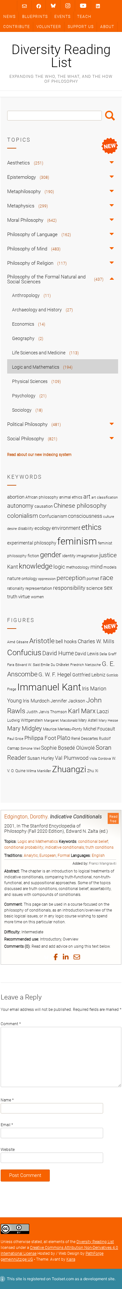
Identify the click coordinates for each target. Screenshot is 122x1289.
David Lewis (87, 653)
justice (108, 555)
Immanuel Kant (49, 687)
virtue (24, 597)
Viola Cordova (100, 759)
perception (71, 578)
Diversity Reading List (61, 56)
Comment (11, 1024)
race (106, 578)
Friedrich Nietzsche (85, 665)
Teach (84, 16)
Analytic (31, 855)
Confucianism (53, 516)
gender (50, 554)
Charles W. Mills (96, 641)
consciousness (85, 516)
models (109, 567)
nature (13, 578)
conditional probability (23, 847)
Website (8, 1149)
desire (12, 529)
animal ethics (70, 497)
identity (68, 555)
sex (108, 587)
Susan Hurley (40, 758)
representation (38, 588)
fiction (33, 555)
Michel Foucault (99, 728)
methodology (77, 567)
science (94, 588)
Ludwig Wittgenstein (25, 720)
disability (26, 528)
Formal (64, 855)
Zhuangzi (69, 769)
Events (62, 16)
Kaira (70, 1259)
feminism (77, 541)
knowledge (35, 566)
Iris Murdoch (36, 701)
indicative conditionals (64, 847)
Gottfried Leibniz (88, 674)
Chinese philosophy (80, 505)
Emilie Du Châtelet (55, 665)
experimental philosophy (31, 542)
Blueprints (35, 16)
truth (12, 597)
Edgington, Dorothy (25, 817)
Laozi (103, 711)
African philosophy (41, 497)
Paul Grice (15, 739)
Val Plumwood (71, 758)
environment (66, 528)
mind (96, 566)
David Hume (58, 653)
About (107, 26)
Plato (63, 737)
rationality (15, 588)
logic (59, 566)
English (98, 855)
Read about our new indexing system (39, 454)
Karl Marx (82, 711)
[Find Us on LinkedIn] (98, 6)
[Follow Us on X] (68, 6)
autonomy (20, 506)
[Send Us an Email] (24, 6)
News (9, 16)
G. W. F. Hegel (54, 674)
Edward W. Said (27, 665)
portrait (93, 578)
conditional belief (93, 841)
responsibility (69, 588)
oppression (47, 579)
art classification (104, 497)
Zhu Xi (92, 770)
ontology (29, 578)
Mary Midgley (24, 728)
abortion (15, 497)
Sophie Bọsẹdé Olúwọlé (68, 748)
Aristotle (42, 641)
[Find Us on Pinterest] (83, 5)
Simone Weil (30, 748)
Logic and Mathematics (38, 841)
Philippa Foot (40, 738)
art (86, 496)
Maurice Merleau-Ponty (62, 729)
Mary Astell (88, 720)
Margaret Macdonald (60, 720)
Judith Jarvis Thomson (46, 711)
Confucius (24, 652)
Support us (81, 26)
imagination (87, 555)
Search (110, 116)
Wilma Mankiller (38, 771)
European (47, 855)
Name (7, 1100)
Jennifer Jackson (67, 700)
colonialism (22, 515)
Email (7, 1125)
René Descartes (84, 738)
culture (108, 517)
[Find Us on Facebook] (39, 6)
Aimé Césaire (17, 642)
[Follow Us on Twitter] (53, 5)
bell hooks (66, 641)
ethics (91, 527)
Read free (113, 818)
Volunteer (48, 26)
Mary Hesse (108, 720)
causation (43, 506)
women (37, 597)
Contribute (16, 26)
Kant (12, 567)
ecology (42, 528)
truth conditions (100, 847)
